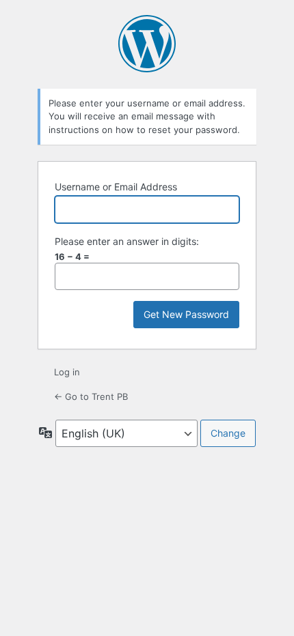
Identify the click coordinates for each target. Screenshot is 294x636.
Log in (67, 371)
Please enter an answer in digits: (127, 241)
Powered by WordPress (147, 43)
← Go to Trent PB (91, 396)
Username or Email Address (116, 186)
